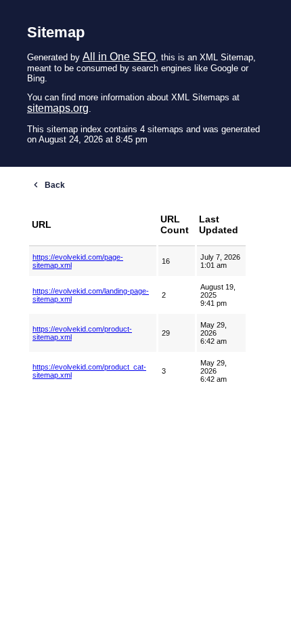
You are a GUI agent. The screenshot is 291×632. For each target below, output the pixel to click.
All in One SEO (119, 56)
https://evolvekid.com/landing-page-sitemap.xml (90, 295)
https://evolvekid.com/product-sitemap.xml (82, 333)
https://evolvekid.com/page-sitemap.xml (77, 261)
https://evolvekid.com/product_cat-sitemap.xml (89, 371)
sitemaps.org (58, 108)
